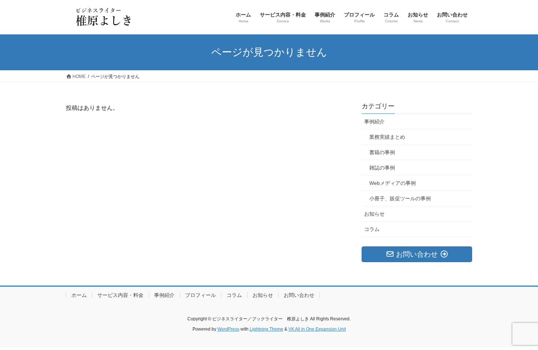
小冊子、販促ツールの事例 (400, 198)
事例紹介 (374, 121)
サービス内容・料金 (120, 295)
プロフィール (200, 295)
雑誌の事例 (382, 168)
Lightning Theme (266, 329)
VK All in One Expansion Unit (317, 329)
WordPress (228, 329)
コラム (372, 229)
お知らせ (374, 214)
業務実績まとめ (387, 137)
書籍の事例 (382, 152)
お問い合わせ (299, 295)
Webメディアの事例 (392, 183)
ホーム (79, 295)
